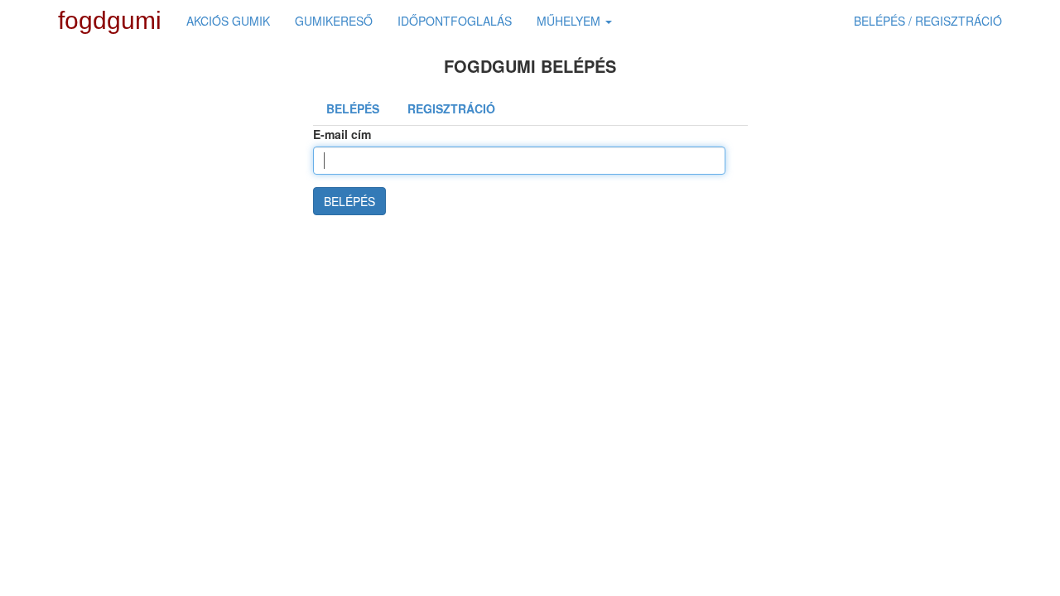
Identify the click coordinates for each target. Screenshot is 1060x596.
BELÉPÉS (349, 201)
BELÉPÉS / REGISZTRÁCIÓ (928, 20)
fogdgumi (109, 20)
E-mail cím (342, 134)
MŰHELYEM (570, 20)
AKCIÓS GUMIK (228, 20)
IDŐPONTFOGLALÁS (455, 20)
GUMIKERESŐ (334, 20)
